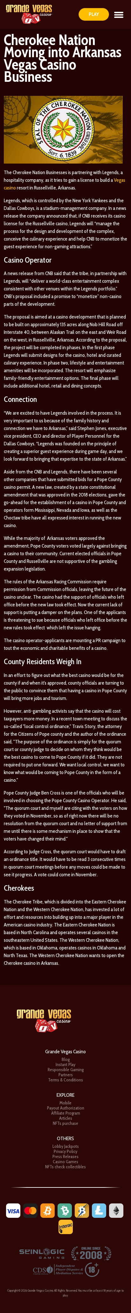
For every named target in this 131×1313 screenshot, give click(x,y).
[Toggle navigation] (118, 14)
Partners (66, 1075)
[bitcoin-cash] (65, 1210)
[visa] (13, 1210)
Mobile (65, 1103)
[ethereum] (116, 1210)
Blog (66, 1059)
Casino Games (65, 1161)
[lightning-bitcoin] (82, 1210)
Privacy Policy (65, 1151)
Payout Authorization (65, 1108)
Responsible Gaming (66, 1069)
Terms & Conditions (65, 1080)
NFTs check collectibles (65, 1167)
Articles (65, 1118)
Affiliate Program (65, 1113)
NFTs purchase (65, 1123)
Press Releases (65, 1156)
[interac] (66, 1226)
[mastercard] (30, 1210)
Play (94, 14)
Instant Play (65, 1064)
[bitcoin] (47, 1210)
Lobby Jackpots (65, 1146)
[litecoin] (99, 1210)
